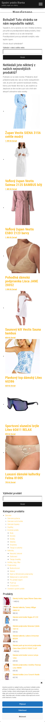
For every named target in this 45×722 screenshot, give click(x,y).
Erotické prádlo (13, 530)
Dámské (8, 515)
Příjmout (22, 704)
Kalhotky (11, 550)
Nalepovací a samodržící (19, 577)
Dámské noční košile (15, 521)
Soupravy (13, 545)
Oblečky (13, 542)
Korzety (12, 536)
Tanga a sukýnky (16, 548)
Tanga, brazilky (15, 559)
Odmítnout (22, 710)
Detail (14, 141)
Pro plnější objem (16, 580)
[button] (41, 683)
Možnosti (22, 717)
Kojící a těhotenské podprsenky (21, 574)
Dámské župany (13, 524)
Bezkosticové (15, 568)
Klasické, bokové (16, 553)
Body (11, 533)
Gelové (12, 571)
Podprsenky (12, 565)
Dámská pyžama (14, 518)
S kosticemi (14, 586)
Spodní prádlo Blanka (13, 2)
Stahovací (13, 556)
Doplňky (10, 527)
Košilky (12, 539)
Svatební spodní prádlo (16, 589)
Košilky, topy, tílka (14, 562)
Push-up (13, 583)
